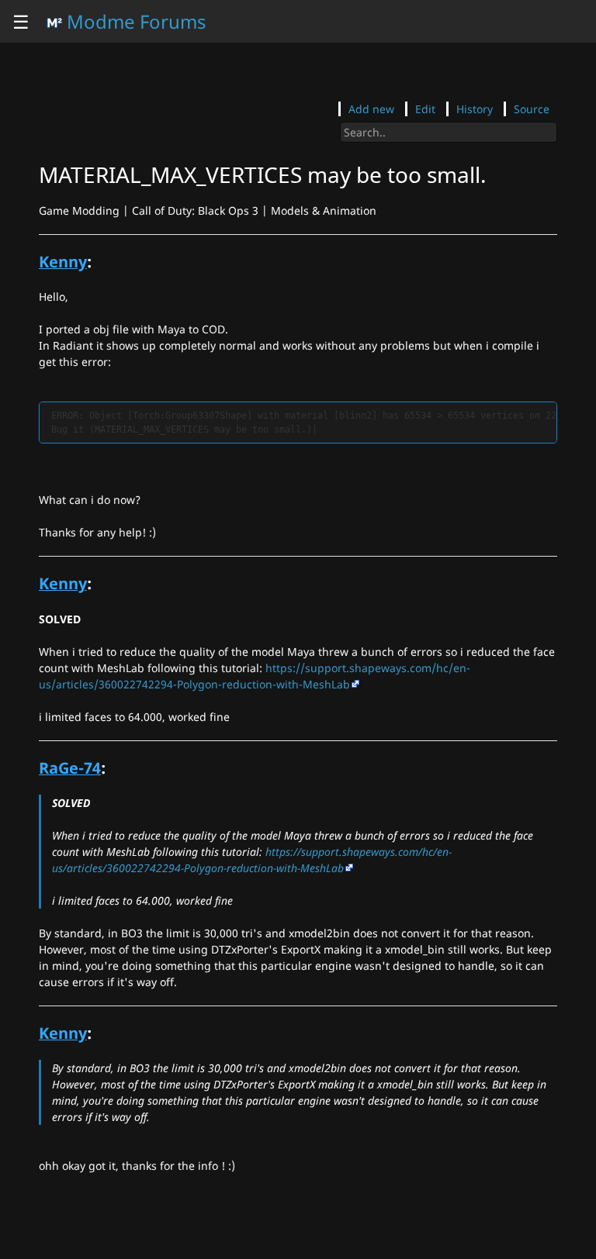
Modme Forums (134, 21)
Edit (425, 109)
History (474, 109)
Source (531, 109)
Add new (371, 109)
